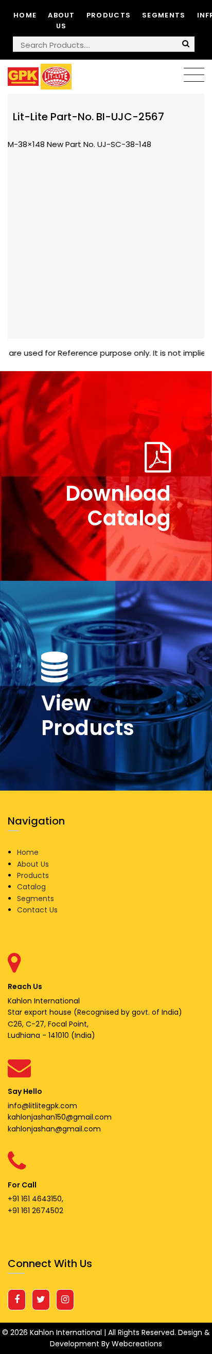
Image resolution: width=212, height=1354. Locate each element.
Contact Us (37, 910)
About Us (61, 20)
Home (25, 15)
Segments (163, 15)
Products (108, 15)
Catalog (31, 887)
